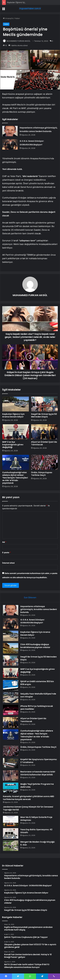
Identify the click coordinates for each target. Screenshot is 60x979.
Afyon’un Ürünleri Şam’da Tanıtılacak (44, 443)
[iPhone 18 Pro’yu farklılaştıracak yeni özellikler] (10, 710)
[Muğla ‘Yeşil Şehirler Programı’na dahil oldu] (10, 788)
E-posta (6, 552)
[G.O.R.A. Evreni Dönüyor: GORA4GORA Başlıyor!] (10, 144)
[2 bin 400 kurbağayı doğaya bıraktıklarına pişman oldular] (10, 648)
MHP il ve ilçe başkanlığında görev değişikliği (12, 445)
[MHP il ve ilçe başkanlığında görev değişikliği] (15, 431)
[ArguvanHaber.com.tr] (30, 8)
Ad (4, 542)
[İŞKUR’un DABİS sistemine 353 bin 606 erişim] (10, 685)
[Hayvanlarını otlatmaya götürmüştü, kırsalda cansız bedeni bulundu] (10, 131)
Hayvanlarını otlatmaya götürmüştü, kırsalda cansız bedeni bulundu (38, 609)
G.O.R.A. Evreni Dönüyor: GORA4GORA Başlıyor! (32, 621)
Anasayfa (9, 18)
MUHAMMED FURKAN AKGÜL (18, 41)
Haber (17, 18)
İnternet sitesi (8, 563)
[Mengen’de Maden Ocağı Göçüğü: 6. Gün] (10, 845)
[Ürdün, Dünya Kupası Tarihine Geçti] (44, 462)
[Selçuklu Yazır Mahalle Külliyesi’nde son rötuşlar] (10, 697)
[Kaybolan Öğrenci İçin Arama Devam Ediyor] (15, 404)
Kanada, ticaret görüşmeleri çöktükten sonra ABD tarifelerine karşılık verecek (28, 798)
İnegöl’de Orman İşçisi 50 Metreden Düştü (44, 415)
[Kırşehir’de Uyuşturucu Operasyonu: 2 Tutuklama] (10, 763)
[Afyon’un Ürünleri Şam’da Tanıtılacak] (44, 431)
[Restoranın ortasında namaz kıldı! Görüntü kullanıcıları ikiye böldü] (10, 775)
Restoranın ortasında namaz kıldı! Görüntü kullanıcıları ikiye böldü (37, 773)
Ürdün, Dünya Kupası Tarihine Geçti (41, 473)
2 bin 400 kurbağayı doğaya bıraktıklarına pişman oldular (35, 646)
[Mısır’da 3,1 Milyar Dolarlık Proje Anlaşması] (10, 821)
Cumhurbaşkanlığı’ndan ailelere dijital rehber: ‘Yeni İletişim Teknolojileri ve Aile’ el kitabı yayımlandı (15, 477)
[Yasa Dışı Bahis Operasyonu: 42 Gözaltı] (10, 833)
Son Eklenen (30, 597)
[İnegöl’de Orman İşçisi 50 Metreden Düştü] (44, 404)
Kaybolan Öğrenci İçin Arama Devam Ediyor (25, 2)
